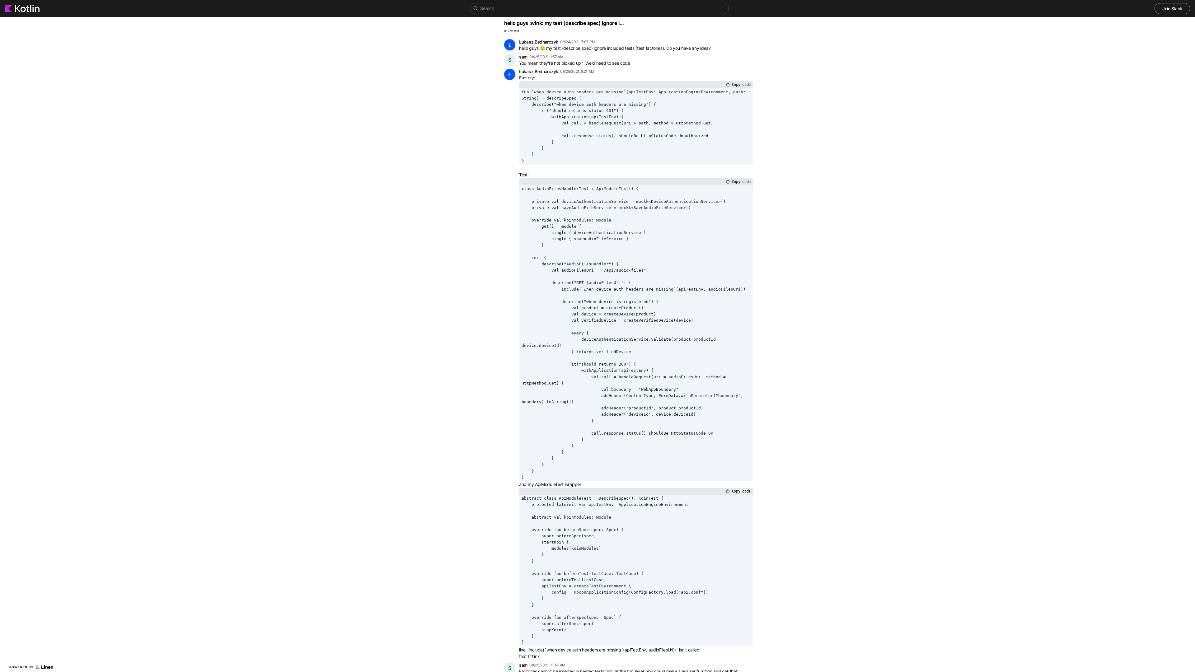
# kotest (511, 31)
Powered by (21, 667)
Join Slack (1172, 8)
